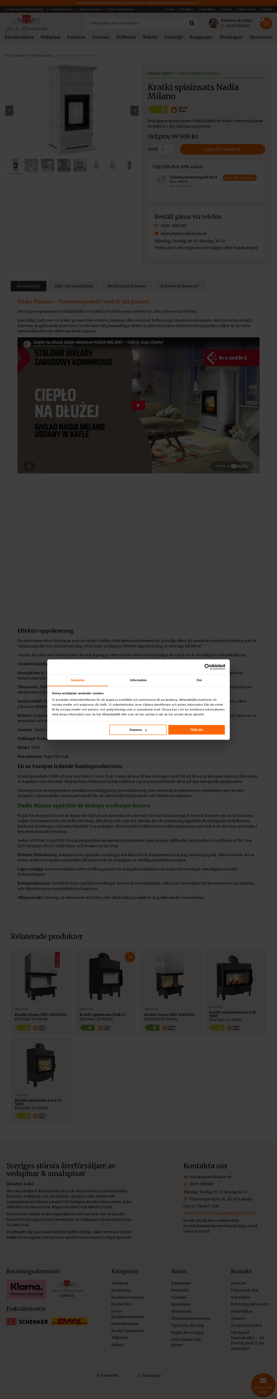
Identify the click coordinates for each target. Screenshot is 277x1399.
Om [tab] (199, 680)
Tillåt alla (196, 729)
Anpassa (135, 729)
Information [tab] (138, 680)
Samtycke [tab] (78, 680)
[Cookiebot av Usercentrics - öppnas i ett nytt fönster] (207, 667)
